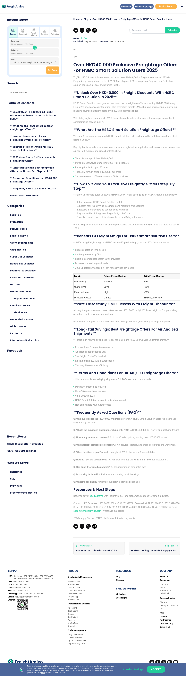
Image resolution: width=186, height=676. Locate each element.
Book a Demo (166, 6)
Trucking (71, 620)
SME (12, 478)
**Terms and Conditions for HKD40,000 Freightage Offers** (33, 180)
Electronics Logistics (22, 263)
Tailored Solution (75, 593)
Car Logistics (18, 249)
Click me (39, 594)
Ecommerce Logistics (23, 270)
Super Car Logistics (21, 256)
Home (76, 19)
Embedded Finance (21, 319)
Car (161, 608)
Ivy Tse (84, 38)
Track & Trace (74, 587)
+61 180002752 (20, 590)
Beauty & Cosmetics (169, 605)
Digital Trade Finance (77, 640)
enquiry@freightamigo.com (87, 511)
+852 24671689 (30, 576)
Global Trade (18, 326)
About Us (164, 576)
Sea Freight (73, 611)
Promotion (16, 222)
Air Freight (72, 608)
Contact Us (165, 627)
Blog (86, 19)
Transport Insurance (22, 298)
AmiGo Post (73, 623)
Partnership (165, 620)
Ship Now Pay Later (76, 643)
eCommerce (165, 590)
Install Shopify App (144, 6)
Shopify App (73, 596)
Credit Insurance (20, 305)
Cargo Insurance (75, 634)
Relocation (126, 6)
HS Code (15, 284)
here (43, 673)
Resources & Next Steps (24, 195)
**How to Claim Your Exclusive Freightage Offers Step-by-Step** (30, 138)
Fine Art (163, 602)
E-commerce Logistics (23, 492)
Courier (71, 614)
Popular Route (18, 229)
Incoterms (16, 333)
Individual (16, 485)
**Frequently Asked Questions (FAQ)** (33, 188)
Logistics (15, 215)
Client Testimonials (21, 242)
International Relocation (24, 340)
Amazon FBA (73, 599)
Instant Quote (74, 581)
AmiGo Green (73, 584)
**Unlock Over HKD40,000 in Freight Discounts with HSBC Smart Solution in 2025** (33, 115)
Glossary (120, 580)
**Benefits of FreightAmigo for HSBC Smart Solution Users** (31, 148)
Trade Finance (18, 312)
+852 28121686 (29, 578)
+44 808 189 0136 (21, 587)
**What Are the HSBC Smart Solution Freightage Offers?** (31, 127)
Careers (163, 616)
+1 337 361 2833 (20, 584)
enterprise (164, 584)
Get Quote (52, 70)
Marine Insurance (20, 291)
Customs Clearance (22, 277)
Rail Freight (73, 617)
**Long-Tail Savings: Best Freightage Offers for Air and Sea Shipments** (32, 169)
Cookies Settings (133, 669)
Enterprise (16, 472)
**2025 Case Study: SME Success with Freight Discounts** (32, 159)
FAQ (162, 613)
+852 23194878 (46, 578)
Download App (166, 623)
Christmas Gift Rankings (21, 451)
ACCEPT (156, 669)
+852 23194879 (46, 576)
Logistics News (19, 235)
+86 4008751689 (21, 581)
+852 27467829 (26, 594)
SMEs (162, 587)
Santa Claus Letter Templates (25, 444)
